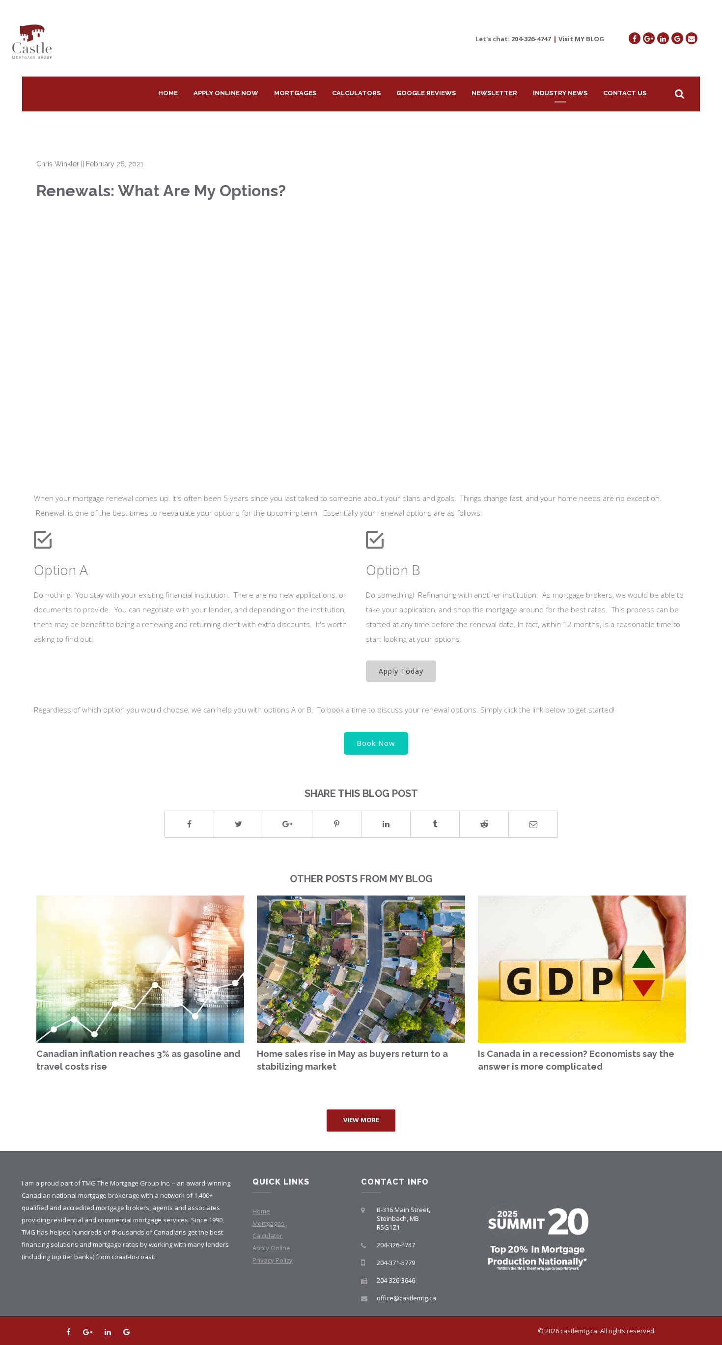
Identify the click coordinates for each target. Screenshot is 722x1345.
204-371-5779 (396, 1262)
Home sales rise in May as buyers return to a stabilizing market (352, 1060)
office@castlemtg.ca (406, 1297)
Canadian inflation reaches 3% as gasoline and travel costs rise (138, 1060)
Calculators (356, 93)
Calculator (267, 1235)
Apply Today (401, 671)
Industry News (560, 93)
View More (361, 1119)
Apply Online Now (226, 93)
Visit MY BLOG (581, 38)
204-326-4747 (531, 38)
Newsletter (494, 93)
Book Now (376, 743)
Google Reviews (426, 93)
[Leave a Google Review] (677, 38)
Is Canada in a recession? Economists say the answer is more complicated (576, 1060)
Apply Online (271, 1247)
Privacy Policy (272, 1260)
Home (168, 93)
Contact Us (624, 93)
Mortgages (295, 93)
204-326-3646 (396, 1280)
